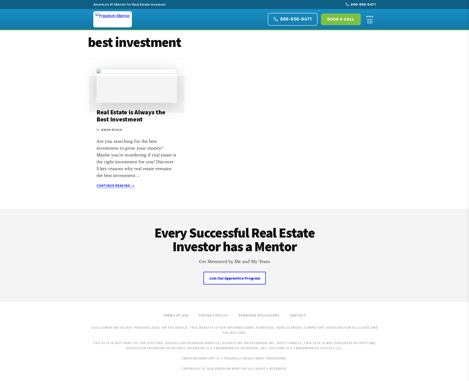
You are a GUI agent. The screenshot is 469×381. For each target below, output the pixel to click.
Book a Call (340, 19)
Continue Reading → (115, 186)
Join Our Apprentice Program (234, 278)
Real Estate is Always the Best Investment (130, 115)
